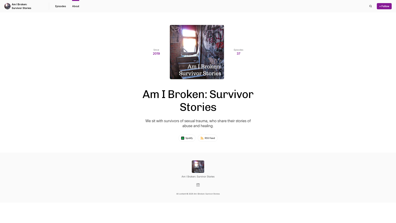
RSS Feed (210, 138)
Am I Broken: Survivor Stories (21, 6)
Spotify (189, 138)
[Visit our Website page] (198, 184)
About (75, 6)
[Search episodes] (370, 6)
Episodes (60, 6)
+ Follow (384, 6)
